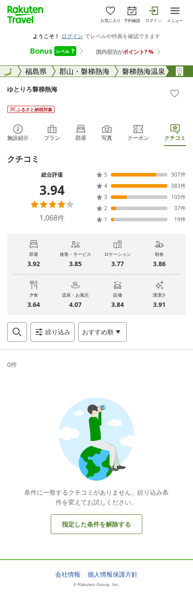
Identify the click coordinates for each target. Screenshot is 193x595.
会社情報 (67, 574)
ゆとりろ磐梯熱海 (32, 89)
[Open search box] (17, 332)
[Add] (174, 93)
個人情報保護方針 (113, 574)
